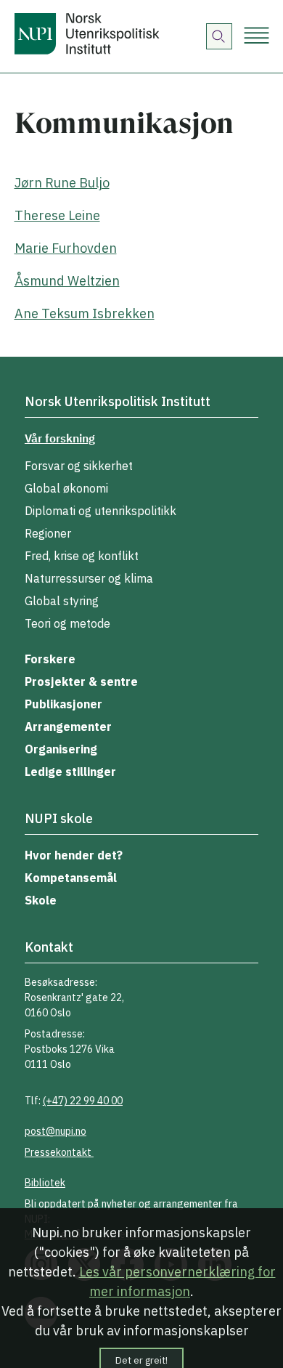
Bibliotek (45, 1182)
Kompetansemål (71, 877)
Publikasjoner (63, 704)
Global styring (62, 601)
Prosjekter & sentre (81, 681)
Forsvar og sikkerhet (79, 465)
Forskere (50, 659)
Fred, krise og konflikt (82, 556)
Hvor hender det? (74, 855)
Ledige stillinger (70, 771)
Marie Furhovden (66, 248)
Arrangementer (68, 726)
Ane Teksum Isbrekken (85, 313)
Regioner (48, 533)
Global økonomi (66, 488)
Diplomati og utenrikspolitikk (100, 510)
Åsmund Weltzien (67, 280)
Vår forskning (60, 438)
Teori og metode (67, 623)
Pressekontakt (59, 1152)
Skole (41, 900)
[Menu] (256, 36)
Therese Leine (57, 215)
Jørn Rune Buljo (62, 182)
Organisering (61, 749)
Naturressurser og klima (89, 578)
